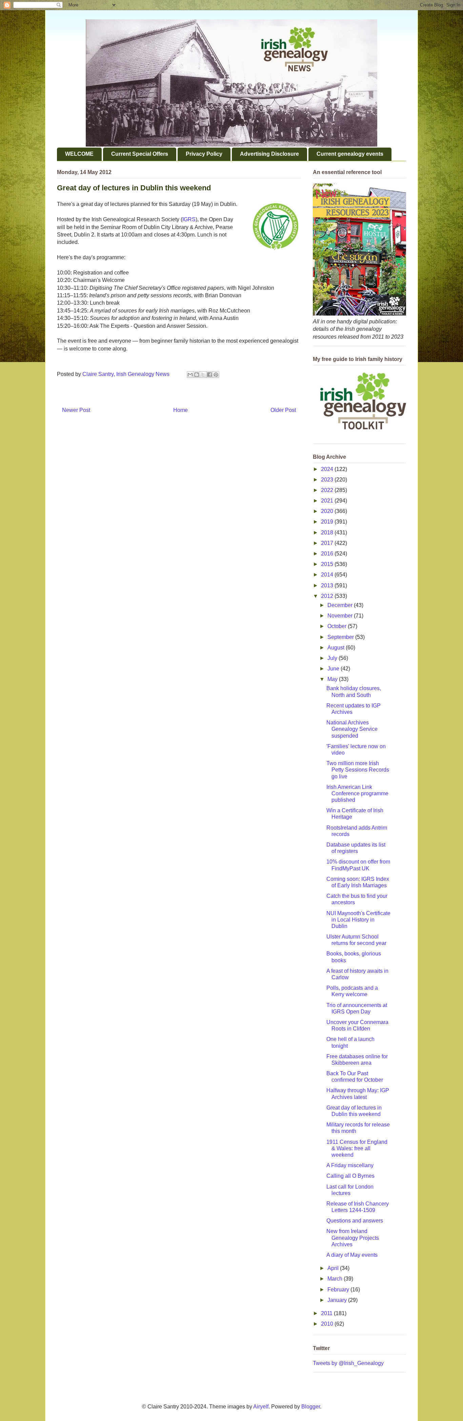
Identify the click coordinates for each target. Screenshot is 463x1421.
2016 (328, 553)
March (335, 1279)
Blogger (310, 1406)
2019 (328, 522)
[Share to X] (203, 374)
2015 (328, 564)
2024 (328, 469)
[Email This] (190, 374)
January (337, 1300)
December (340, 605)
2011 (327, 1313)
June (334, 668)
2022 (328, 490)
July (333, 658)
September (341, 637)
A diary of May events (352, 1255)
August (336, 647)
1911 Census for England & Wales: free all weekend (356, 1148)
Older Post (283, 410)
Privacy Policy (204, 154)
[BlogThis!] (196, 374)
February (338, 1289)
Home (180, 410)
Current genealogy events (350, 154)
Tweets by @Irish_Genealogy (348, 1363)
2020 (328, 511)
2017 (328, 543)
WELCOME (79, 154)
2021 (328, 501)
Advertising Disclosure (269, 154)
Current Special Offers (139, 154)
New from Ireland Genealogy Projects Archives (352, 1237)
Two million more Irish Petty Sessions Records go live (357, 769)
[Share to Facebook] (209, 374)
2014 (328, 574)
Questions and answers (354, 1221)
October (337, 626)
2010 (328, 1324)
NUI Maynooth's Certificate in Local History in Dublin (358, 919)
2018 (328, 532)
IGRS (189, 219)
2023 (328, 479)
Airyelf (260, 1406)
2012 (328, 596)
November (340, 616)
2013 (328, 585)
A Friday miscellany (350, 1165)
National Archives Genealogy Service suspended (352, 729)
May (333, 679)
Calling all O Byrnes (350, 1176)
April (333, 1268)
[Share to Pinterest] (216, 374)
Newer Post (76, 410)
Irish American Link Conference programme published (357, 793)
